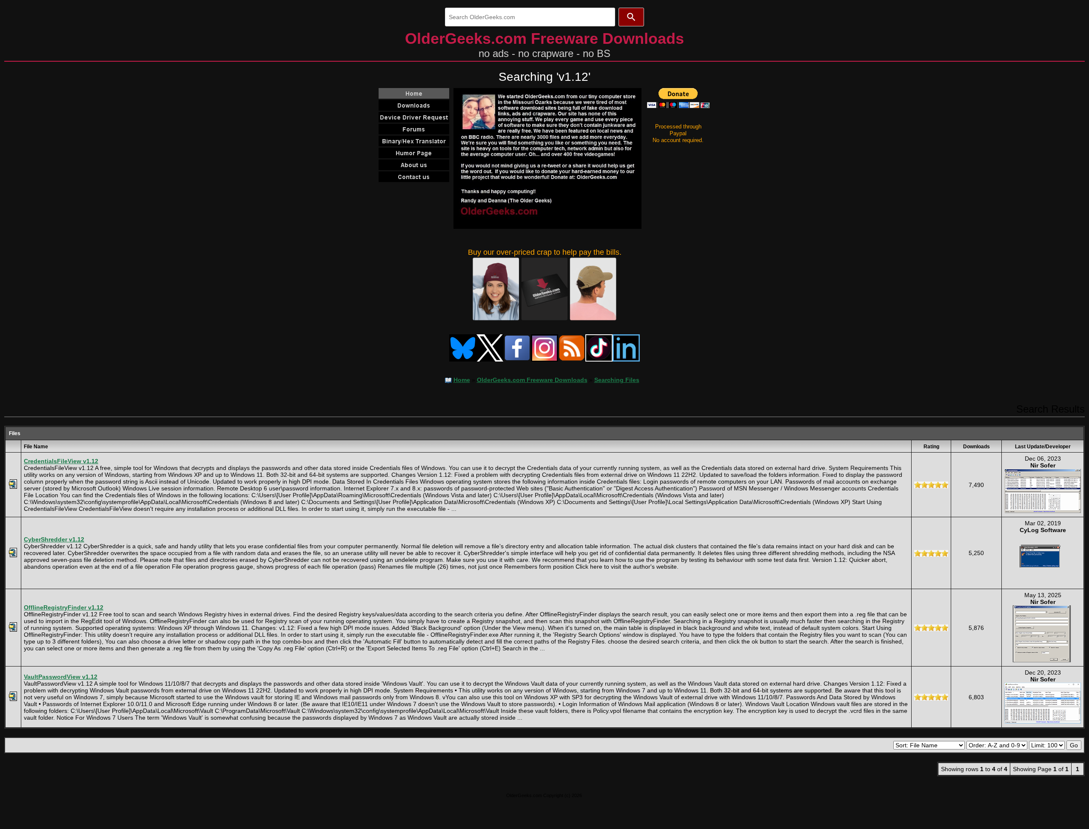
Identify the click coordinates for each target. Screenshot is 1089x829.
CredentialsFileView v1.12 (61, 461)
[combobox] (530, 17)
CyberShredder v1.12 (54, 539)
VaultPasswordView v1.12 (60, 676)
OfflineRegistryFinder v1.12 (63, 607)
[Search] (631, 17)
